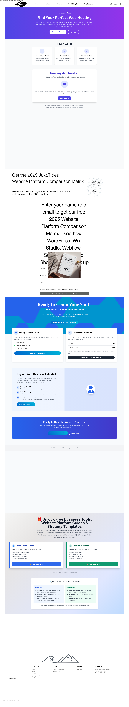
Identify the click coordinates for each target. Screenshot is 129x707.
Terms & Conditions (58, 669)
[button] (120, 4)
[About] (48, 671)
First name (43, 268)
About (33, 671)
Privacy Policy (57, 671)
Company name (43, 275)
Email (41, 282)
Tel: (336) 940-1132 (100, 671)
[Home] (48, 670)
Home (33, 669)
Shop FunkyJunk (37, 677)
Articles (34, 673)
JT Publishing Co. (37, 675)
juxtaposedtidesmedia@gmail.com (102, 669)
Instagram (79, 669)
